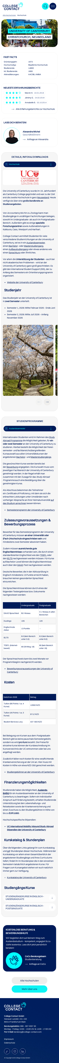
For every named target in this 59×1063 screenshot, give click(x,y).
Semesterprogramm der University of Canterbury (31, 509)
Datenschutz (9, 1043)
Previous (39, 402)
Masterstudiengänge (41, 457)
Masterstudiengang (33, 246)
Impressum (9, 1039)
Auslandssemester (35, 242)
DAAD (20, 565)
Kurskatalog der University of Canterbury (27, 877)
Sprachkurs (14, 252)
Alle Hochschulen (9, 15)
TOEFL (43, 555)
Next (47, 402)
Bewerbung (12, 467)
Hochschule (21, 15)
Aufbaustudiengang (18, 249)
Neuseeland (43, 197)
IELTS (9, 558)
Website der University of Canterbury (25, 282)
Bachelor (13, 246)
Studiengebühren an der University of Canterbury (31, 772)
